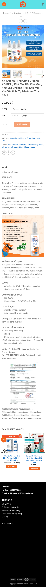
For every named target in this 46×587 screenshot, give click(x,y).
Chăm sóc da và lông (17, 138)
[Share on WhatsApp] (4, 153)
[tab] (23, 167)
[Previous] (6, 46)
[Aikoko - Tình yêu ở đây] (23, 4)
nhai (24, 144)
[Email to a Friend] (13, 153)
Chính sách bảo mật (10, 507)
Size (3, 115)
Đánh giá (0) (7, 177)
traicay (29, 144)
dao (9, 144)
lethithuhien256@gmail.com (20, 493)
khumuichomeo (17, 144)
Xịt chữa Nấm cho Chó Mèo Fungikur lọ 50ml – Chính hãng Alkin (11, 458)
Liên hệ (5, 517)
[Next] (40, 46)
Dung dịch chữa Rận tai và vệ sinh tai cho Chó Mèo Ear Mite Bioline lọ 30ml (34, 459)
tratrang (35, 144)
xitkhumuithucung (24, 147)
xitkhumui (14, 147)
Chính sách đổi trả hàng (12, 514)
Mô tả (4, 167)
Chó (26, 138)
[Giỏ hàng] (43, 4)
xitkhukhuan (6, 147)
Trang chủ (7, 13)
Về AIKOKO (7, 504)
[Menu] (4, 4)
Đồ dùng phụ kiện (21, 13)
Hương (4, 109)
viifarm (41, 144)
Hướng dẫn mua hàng (11, 510)
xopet (33, 147)
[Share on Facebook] (9, 153)
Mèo (3, 141)
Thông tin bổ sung (10, 172)
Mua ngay (22, 124)
